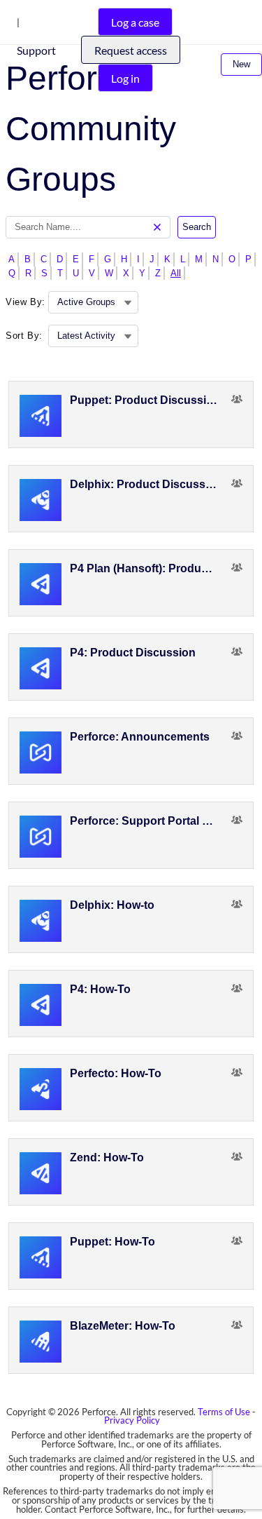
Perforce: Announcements (140, 737)
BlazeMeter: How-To (122, 1326)
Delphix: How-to (112, 905)
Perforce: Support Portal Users (144, 821)
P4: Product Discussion (133, 653)
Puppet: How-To (112, 1242)
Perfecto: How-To (115, 1073)
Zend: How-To (107, 1157)
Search (196, 227)
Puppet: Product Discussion (144, 400)
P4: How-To (100, 989)
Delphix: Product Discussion (144, 484)
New (241, 64)
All (175, 273)
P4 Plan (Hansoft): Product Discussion (144, 568)
